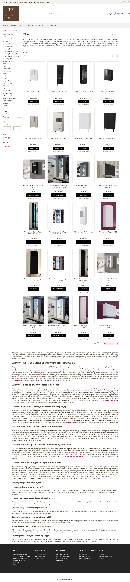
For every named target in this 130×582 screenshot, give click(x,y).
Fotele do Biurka (7, 95)
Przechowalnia (39, 558)
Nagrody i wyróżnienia (105, 556)
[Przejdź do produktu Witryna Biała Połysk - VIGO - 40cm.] (83, 310)
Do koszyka (34, 101)
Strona (107, 56)
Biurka (4, 63)
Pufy (4, 86)
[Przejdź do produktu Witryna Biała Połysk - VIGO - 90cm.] (108, 216)
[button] (79, 13)
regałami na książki (71, 453)
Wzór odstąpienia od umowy (21, 556)
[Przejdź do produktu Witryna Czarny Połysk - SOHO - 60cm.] (34, 169)
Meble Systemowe (8, 34)
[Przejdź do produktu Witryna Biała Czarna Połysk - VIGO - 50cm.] (108, 169)
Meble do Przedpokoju (9, 98)
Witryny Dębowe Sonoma (12, 56)
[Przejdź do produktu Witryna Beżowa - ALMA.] (59, 122)
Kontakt (101, 558)
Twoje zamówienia (40, 554)
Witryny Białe (8, 44)
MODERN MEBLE (7, 30)
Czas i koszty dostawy (84, 556)
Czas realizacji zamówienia (85, 558)
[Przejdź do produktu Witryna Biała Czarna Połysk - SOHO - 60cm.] (59, 263)
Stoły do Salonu (7, 91)
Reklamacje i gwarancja (20, 554)
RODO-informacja (61, 558)
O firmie (101, 554)
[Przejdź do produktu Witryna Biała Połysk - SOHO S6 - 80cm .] (59, 310)
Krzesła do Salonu (8, 93)
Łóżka (4, 66)
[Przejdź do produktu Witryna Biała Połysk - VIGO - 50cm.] (108, 310)
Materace (5, 103)
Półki (4, 73)
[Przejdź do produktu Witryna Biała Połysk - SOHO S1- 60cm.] (34, 310)
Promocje (5, 108)
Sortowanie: (26, 52)
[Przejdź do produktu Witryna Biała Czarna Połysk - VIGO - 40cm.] (83, 263)
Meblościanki (6, 68)
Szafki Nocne (6, 76)
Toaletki (5, 78)
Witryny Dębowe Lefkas (11, 54)
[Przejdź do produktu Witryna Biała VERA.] (34, 76)
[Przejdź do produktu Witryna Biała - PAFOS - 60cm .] (83, 216)
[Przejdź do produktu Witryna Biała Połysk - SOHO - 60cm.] (108, 263)
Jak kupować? (60, 560)
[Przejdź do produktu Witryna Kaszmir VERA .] (34, 122)
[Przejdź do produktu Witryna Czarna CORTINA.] (59, 76)
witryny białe (40, 373)
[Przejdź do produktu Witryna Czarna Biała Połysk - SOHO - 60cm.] (59, 216)
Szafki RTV (6, 36)
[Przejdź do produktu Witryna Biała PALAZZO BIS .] (83, 122)
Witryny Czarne (9, 46)
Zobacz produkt (33, 195)
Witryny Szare (8, 59)
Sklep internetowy (64, 579)
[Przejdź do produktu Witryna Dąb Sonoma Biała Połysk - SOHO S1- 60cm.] (59, 169)
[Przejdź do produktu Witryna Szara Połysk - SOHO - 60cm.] (83, 169)
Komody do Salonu (8, 39)
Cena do (15, 125)
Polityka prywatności (62, 554)
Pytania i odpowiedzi (19, 560)
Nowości (5, 105)
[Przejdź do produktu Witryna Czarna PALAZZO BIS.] (108, 122)
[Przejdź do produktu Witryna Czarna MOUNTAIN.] (83, 76)
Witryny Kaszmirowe (10, 49)
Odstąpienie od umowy (20, 558)
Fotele (4, 88)
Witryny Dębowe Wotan (11, 51)
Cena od (5, 125)
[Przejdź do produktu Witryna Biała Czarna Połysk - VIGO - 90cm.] (34, 263)
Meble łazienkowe (8, 100)
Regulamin (16, 562)
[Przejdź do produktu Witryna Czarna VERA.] (108, 76)
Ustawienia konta (40, 556)
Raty (14, 564)
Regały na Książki (8, 61)
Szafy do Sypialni (7, 81)
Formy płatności (82, 554)
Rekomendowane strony (63, 556)
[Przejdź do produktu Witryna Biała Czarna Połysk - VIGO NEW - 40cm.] (34, 216)
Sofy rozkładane (7, 83)
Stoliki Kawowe (7, 71)
